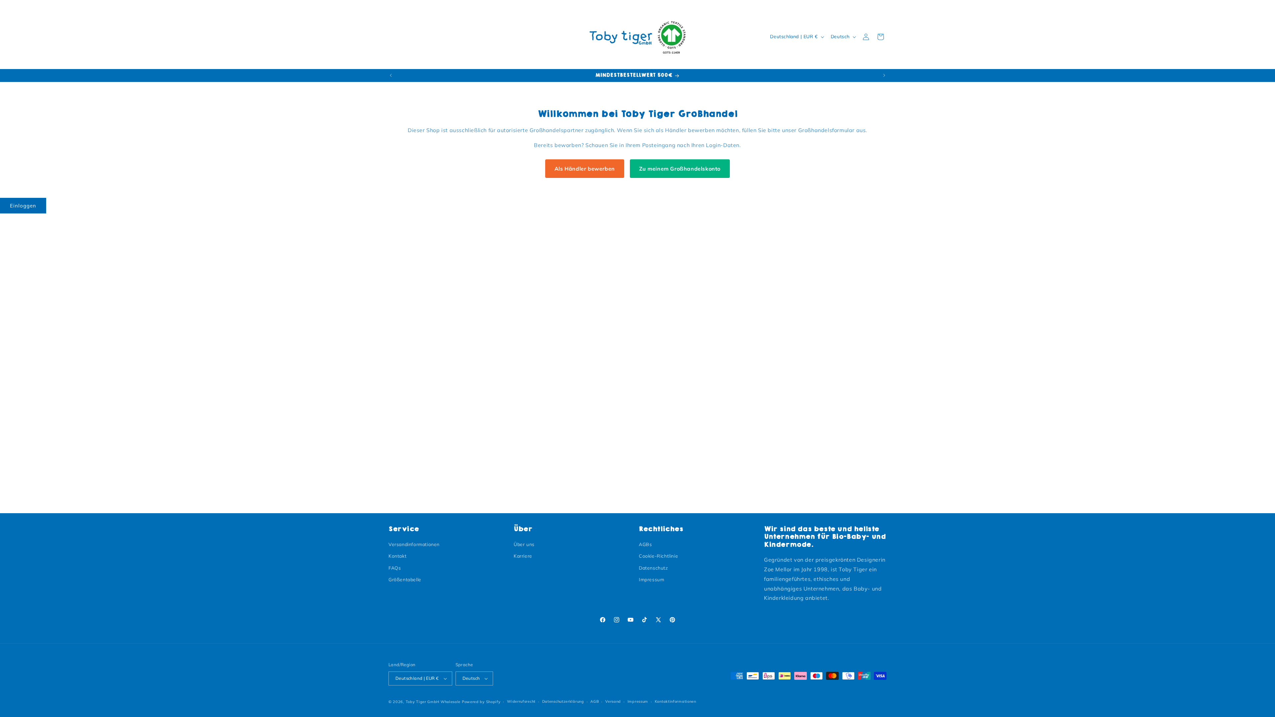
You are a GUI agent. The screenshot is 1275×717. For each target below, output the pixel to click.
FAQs (394, 568)
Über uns (524, 544)
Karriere (523, 556)
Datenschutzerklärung (563, 701)
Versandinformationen (414, 544)
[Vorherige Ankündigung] (390, 75)
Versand (613, 701)
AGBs (645, 544)
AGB (594, 701)
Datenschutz (653, 568)
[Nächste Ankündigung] (884, 75)
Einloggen (23, 205)
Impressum (651, 580)
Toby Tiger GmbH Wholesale (433, 701)
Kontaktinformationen (675, 701)
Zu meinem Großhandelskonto (680, 168)
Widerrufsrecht (521, 701)
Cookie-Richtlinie (658, 556)
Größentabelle (404, 580)
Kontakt (397, 556)
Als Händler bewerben (584, 168)
